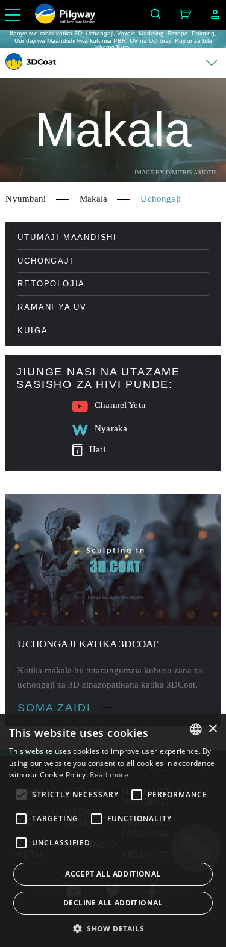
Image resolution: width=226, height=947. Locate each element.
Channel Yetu (120, 405)
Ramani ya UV (52, 307)
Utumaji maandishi (67, 237)
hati (97, 449)
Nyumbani (25, 198)
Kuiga (32, 330)
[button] (113, 927)
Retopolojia (51, 283)
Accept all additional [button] (112, 874)
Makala (94, 198)
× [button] (212, 728)
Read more (109, 775)
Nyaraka (111, 428)
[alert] (113, 830)
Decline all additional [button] (113, 903)
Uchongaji (45, 260)
